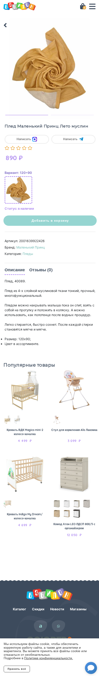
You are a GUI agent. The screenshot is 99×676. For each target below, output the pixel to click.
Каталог (19, 609)
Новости (57, 609)
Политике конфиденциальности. (48, 658)
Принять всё (17, 668)
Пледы (28, 254)
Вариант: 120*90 (18, 173)
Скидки (38, 609)
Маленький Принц (30, 247)
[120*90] (18, 190)
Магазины (78, 609)
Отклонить (48, 668)
